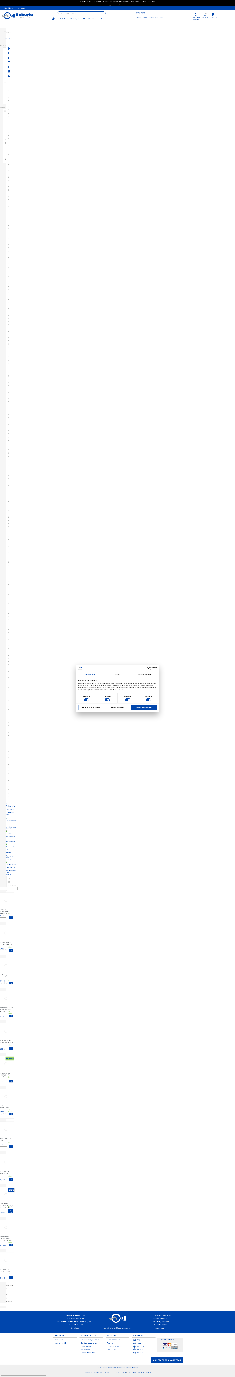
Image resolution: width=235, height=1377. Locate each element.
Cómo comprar (86, 1346)
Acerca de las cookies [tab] (145, 674)
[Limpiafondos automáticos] (11, 834)
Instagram (140, 1343)
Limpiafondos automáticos (11, 841)
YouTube (139, 1349)
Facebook (140, 1346)
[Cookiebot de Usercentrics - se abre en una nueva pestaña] (149, 668)
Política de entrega (88, 1353)
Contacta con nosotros (167, 1360)
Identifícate (8, 8)
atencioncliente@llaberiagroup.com (149, 17)
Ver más (10, 1211)
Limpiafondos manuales (11, 828)
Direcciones (111, 1349)
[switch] (107, 699)
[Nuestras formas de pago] (171, 1346)
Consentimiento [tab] (90, 674)
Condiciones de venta (89, 1343)
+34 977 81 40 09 (76, 1325)
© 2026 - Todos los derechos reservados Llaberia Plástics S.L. (117, 1367)
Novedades (59, 1340)
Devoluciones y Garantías (90, 1340)
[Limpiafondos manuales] (11, 821)
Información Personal (115, 1340)
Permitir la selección (117, 707)
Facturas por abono (114, 1346)
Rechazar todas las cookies (91, 707)
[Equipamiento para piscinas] (11, 865)
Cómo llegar (75, 1328)
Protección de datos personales (139, 1372)
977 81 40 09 (140, 13)
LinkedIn (139, 1353)
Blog (138, 1340)
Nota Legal (88, 1372)
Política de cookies (119, 1372)
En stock (10, 914)
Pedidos (110, 1343)
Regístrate (21, 8)
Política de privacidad (102, 1372)
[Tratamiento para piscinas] (10, 807)
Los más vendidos (61, 1343)
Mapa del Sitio (86, 1349)
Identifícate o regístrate (196, 18)
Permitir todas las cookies (144, 707)
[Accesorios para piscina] (9, 849)
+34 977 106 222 (161, 1325)
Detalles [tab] (117, 674)
